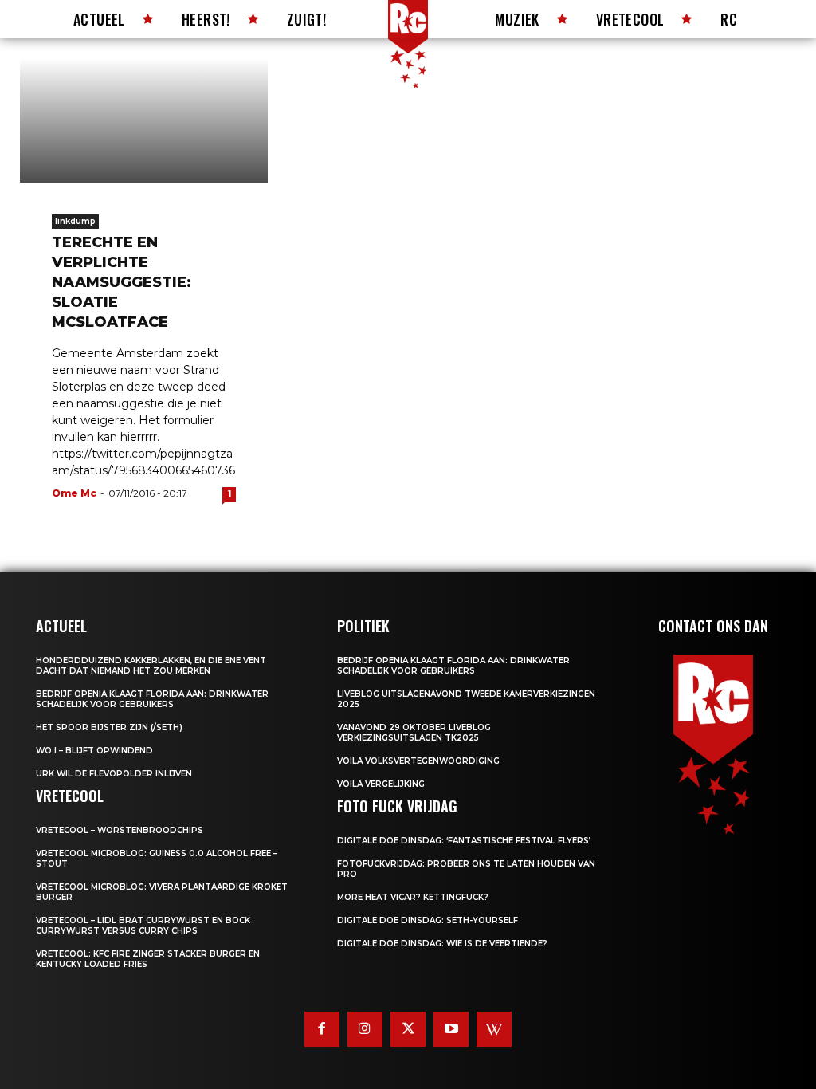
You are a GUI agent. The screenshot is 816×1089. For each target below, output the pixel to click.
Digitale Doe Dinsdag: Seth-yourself (427, 920)
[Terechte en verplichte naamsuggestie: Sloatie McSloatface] (144, 120)
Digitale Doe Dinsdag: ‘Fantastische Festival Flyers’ (463, 840)
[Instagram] (364, 1029)
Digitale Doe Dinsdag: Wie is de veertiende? (442, 943)
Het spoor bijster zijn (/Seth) (109, 727)
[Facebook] (321, 1029)
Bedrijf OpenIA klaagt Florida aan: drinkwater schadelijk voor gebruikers (152, 699)
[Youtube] (451, 1029)
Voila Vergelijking (381, 784)
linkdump (75, 221)
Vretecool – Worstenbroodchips (119, 830)
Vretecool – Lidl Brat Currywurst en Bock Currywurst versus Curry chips (143, 925)
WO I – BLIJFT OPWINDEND (94, 750)
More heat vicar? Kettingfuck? (412, 897)
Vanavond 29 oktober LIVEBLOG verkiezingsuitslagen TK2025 (414, 732)
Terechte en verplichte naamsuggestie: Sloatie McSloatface (121, 282)
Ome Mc (74, 493)
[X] (408, 1029)
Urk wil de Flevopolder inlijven (114, 774)
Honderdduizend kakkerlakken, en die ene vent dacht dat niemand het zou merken (151, 665)
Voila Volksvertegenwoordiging (418, 761)
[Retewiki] (494, 1029)
